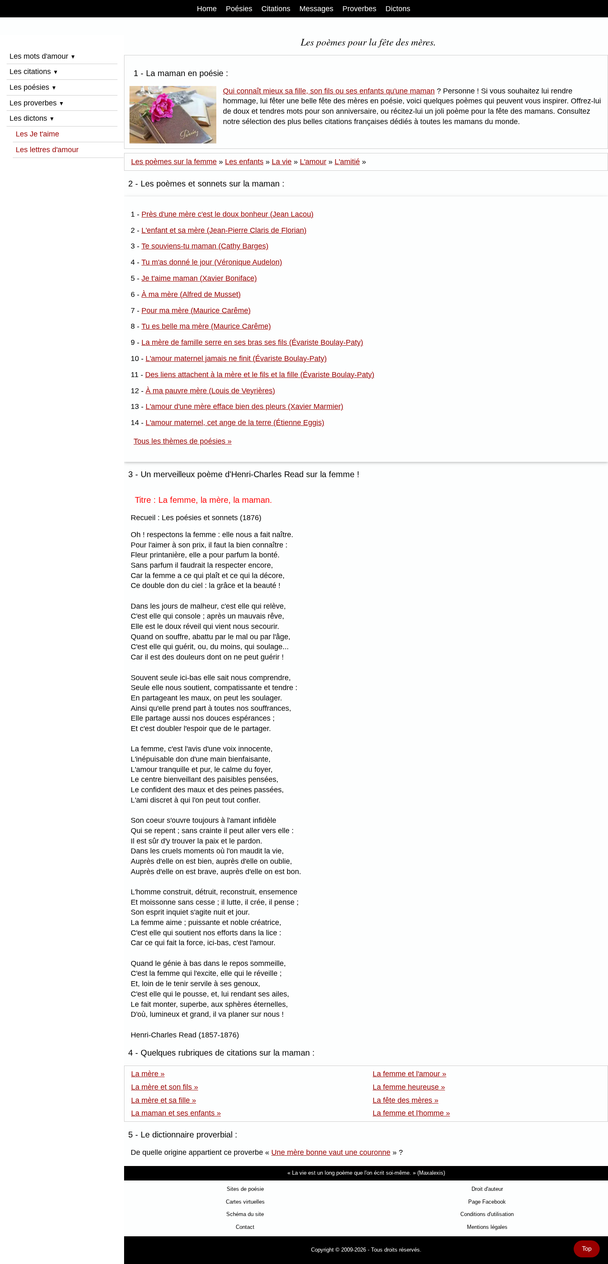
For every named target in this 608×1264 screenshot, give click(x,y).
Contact (245, 1227)
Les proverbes (37, 103)
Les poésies (33, 87)
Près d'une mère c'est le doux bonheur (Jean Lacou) (227, 214)
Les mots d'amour (43, 56)
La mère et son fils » (164, 1087)
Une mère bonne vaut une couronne (330, 1152)
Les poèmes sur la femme (174, 162)
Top (586, 1248)
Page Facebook (487, 1202)
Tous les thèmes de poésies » (183, 441)
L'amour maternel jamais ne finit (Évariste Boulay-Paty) (236, 358)
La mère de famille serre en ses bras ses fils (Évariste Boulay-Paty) (252, 342)
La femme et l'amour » (409, 1074)
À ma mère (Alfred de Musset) (191, 294)
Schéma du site (245, 1214)
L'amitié (347, 162)
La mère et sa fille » (163, 1100)
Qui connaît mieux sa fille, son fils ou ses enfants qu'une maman (329, 91)
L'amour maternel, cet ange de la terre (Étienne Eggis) (235, 422)
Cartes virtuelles (245, 1202)
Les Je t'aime (37, 134)
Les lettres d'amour (47, 150)
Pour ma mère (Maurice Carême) (196, 310)
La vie (282, 162)
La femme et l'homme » (411, 1113)
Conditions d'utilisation (487, 1214)
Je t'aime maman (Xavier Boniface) (199, 278)
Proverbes (359, 9)
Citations (275, 9)
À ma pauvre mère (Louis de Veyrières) (210, 391)
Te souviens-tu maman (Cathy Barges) (204, 246)
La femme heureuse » (409, 1087)
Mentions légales (487, 1227)
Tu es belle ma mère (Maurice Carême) (206, 326)
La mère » (148, 1074)
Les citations (34, 71)
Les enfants (244, 162)
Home (207, 9)
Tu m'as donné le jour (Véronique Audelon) (211, 262)
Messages (316, 9)
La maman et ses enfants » (176, 1113)
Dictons (397, 9)
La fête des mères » (405, 1100)
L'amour (313, 162)
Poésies (239, 9)
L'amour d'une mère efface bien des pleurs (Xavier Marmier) (244, 406)
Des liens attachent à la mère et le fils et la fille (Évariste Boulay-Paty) (259, 374)
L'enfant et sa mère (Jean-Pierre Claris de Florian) (223, 230)
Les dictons (32, 118)
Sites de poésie (245, 1189)
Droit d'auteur (487, 1189)
